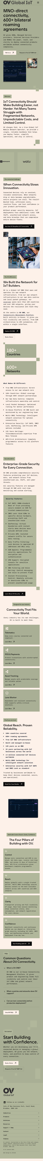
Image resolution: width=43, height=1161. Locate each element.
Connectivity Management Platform (18, 315)
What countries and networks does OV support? (22, 992)
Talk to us (8, 52)
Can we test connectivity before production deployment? (19, 1002)
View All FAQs (9, 1012)
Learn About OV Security (12, 594)
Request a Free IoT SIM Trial (13, 1069)
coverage (7, 302)
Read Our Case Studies (12, 784)
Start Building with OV (19, 943)
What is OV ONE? (14, 968)
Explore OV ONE (10, 331)
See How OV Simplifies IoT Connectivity (17, 226)
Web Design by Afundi (9, 1153)
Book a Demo (9, 337)
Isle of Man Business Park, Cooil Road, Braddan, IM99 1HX (19, 1107)
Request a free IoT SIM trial (28, 52)
